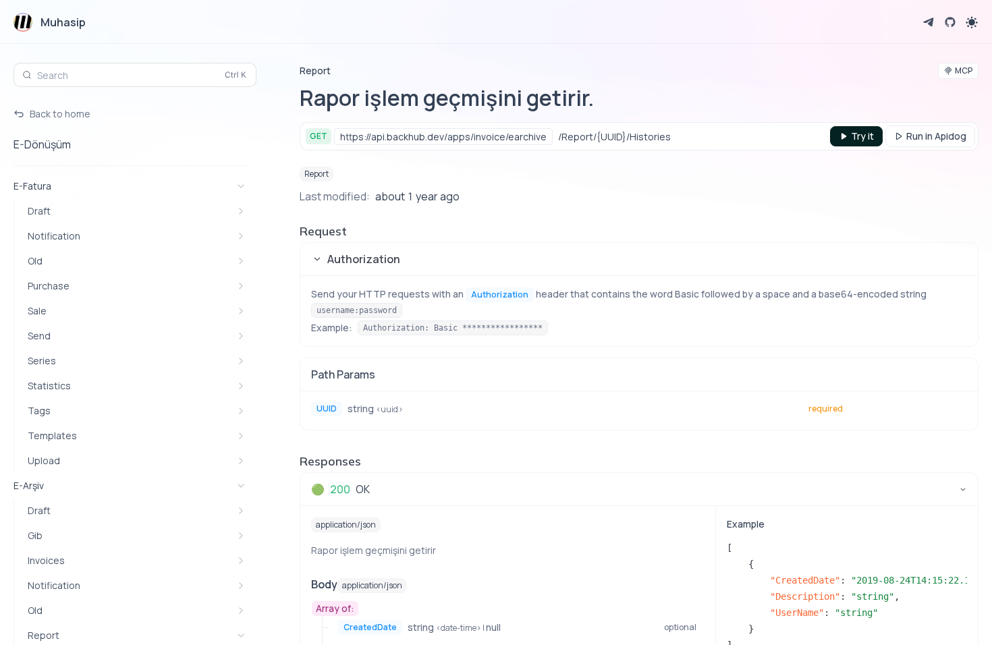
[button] (639, 259)
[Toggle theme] (972, 22)
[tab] (639, 489)
